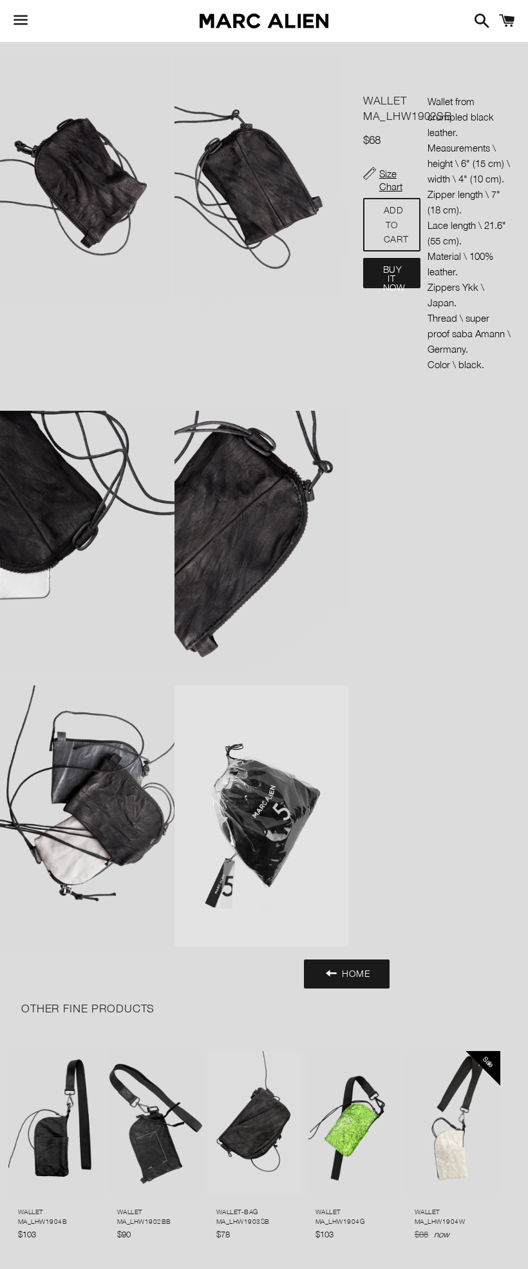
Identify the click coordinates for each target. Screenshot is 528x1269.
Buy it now (394, 276)
